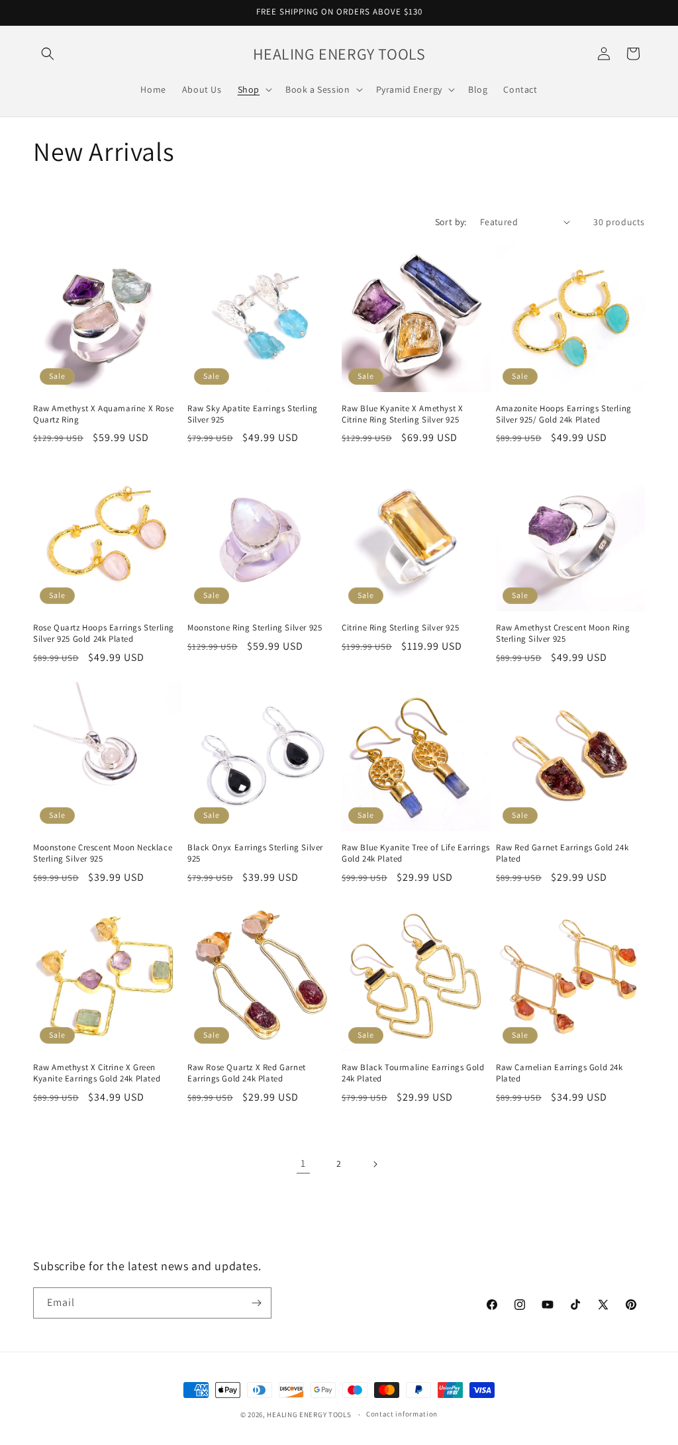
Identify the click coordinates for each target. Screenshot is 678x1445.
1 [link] (303, 1163)
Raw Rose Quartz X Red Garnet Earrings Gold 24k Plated (246, 1073)
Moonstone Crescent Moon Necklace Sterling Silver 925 (102, 853)
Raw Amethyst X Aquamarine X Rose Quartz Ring (103, 414)
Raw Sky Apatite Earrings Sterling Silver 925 (252, 414)
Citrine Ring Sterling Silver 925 (400, 628)
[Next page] (374, 1164)
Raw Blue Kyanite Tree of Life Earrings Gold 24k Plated (416, 853)
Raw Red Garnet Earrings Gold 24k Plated (562, 853)
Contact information (402, 1414)
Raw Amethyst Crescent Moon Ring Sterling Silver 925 (563, 633)
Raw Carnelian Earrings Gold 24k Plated (559, 1073)
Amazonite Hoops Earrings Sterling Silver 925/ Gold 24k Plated (564, 414)
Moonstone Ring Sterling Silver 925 (254, 628)
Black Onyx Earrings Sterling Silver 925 (255, 853)
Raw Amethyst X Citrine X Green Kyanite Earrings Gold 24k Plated (96, 1073)
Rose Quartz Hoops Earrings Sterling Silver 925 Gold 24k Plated (103, 633)
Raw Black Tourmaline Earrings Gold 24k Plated (413, 1073)
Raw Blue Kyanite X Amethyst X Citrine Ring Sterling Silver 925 (402, 414)
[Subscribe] (256, 1303)
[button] (47, 53)
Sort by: (451, 222)
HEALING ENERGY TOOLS (309, 1414)
